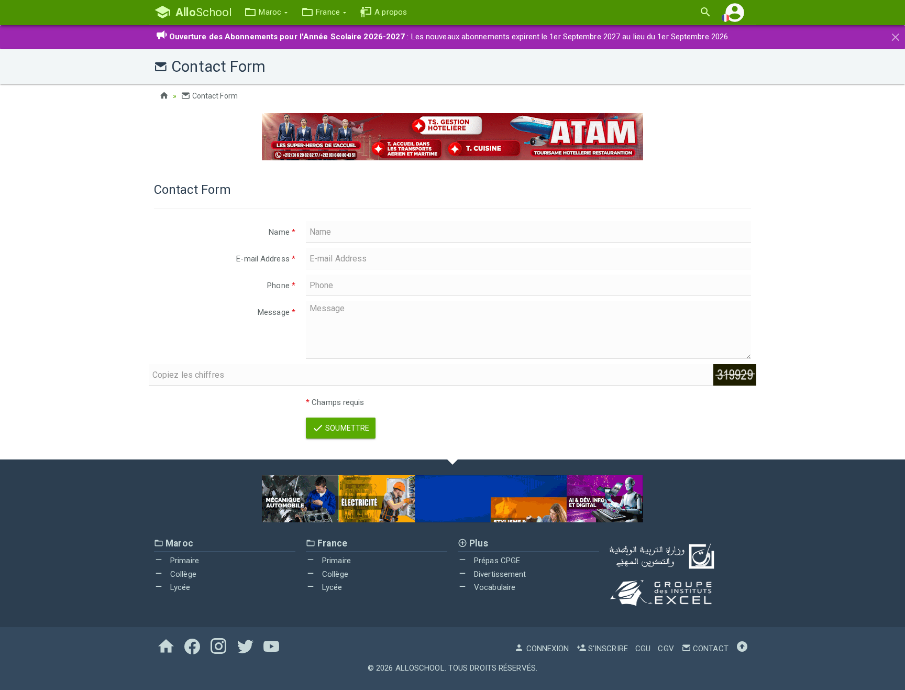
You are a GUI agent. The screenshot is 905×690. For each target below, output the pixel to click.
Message (276, 312)
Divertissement (499, 574)
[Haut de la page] (742, 648)
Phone (281, 285)
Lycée (179, 587)
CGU (642, 648)
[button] (265, 12)
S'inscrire (607, 648)
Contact (710, 648)
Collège (182, 574)
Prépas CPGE (496, 560)
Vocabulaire (493, 587)
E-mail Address (265, 259)
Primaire (183, 560)
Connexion (546, 648)
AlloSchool (420, 668)
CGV (666, 648)
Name (282, 232)
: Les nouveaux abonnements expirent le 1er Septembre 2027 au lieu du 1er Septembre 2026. (449, 36)
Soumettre (346, 428)
